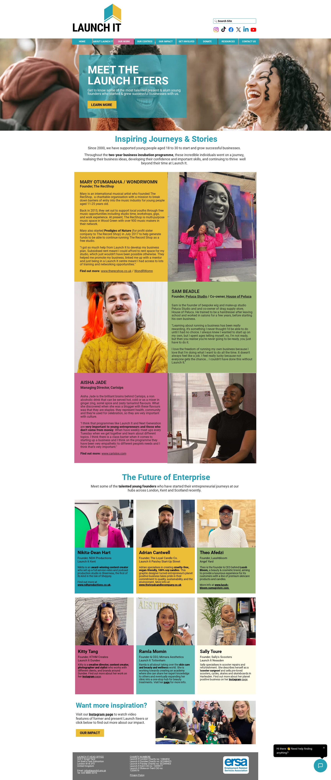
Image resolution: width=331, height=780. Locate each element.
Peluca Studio (196, 296)
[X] (238, 29)
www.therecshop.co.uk (116, 271)
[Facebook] (231, 29)
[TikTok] (223, 29)
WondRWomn (143, 271)
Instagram (88, 676)
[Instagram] (216, 29)
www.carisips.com (114, 453)
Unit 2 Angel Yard (86, 759)
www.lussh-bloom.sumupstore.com (214, 586)
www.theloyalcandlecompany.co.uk (160, 584)
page (97, 676)
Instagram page (101, 714)
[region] (104, 547)
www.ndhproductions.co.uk (94, 584)
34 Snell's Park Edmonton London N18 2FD (90, 762)
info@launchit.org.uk (95, 770)
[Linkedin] (246, 29)
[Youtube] (253, 29)
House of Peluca (239, 296)
